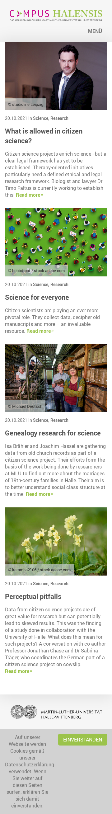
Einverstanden (82, 739)
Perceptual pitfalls (33, 596)
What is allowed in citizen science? (43, 135)
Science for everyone (37, 297)
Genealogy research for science (53, 433)
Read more (28, 194)
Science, (41, 118)
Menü (95, 31)
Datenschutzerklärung (29, 764)
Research (59, 118)
